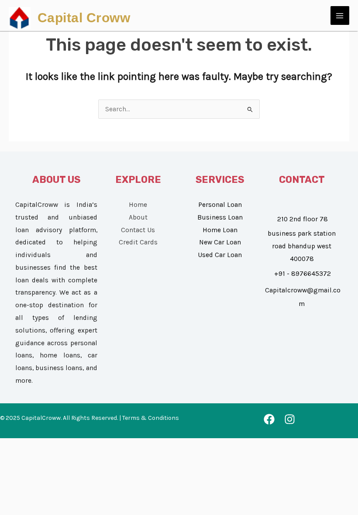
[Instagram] (289, 419)
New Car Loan (220, 242)
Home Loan (220, 230)
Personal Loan (220, 205)
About (138, 217)
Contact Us (138, 230)
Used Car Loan (220, 255)
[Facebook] (269, 419)
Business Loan (220, 217)
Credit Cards (138, 242)
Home (138, 205)
